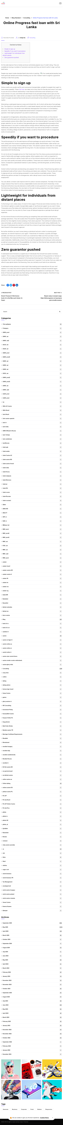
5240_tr (32, 521)
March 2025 (32, 935)
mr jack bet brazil (32, 771)
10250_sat (32, 365)
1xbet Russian (32, 496)
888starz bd (32, 525)
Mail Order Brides (32, 726)
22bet (32, 504)
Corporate (24, 1109)
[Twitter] (11, 285)
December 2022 (32, 1029)
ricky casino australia (32, 845)
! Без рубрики (32, 324)
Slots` (32, 861)
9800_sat (32, 549)
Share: (3, 285)
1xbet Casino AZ (32, 455)
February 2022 (32, 1046)
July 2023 (32, 1001)
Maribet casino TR (32, 730)
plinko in (32, 816)
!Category (32, 328)
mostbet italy (32, 750)
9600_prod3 (32, 537)
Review (32, 836)
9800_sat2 (32, 553)
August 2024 (32, 947)
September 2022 (32, 1042)
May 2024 (32, 960)
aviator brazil (32, 566)
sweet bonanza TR (32, 877)
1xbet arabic (32, 451)
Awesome (5, 1109)
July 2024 (32, 951)
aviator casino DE (32, 570)
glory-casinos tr (32, 701)
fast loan (21, 89)
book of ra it (32, 627)
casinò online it (32, 652)
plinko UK (32, 820)
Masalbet (32, 738)
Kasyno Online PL (32, 717)
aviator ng (32, 590)
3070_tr (32, 517)
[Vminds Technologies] (3, 3)
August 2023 (32, 996)
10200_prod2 (32, 357)
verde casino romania (32, 898)
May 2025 (32, 927)
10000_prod (32, 332)
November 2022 (32, 1033)
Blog (32, 619)
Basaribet (32, 603)
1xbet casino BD (32, 459)
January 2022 (32, 1050)
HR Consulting (32, 705)
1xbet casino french (32, 463)
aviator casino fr (32, 574)
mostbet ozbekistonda (32, 754)
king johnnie (32, 722)
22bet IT (32, 512)
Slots (32, 857)
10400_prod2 (32, 377)
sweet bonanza (32, 873)
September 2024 (32, 943)
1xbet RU (32, 488)
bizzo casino (32, 615)
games (32, 697)
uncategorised (32, 886)
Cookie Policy (44, 1117)
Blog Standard (16, 18)
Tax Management (32, 881)
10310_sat (32, 373)
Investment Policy (32, 709)
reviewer (32, 840)
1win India (32, 426)
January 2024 (32, 976)
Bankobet (32, 599)
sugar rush (32, 869)
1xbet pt (32, 484)
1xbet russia (32, 492)
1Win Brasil (32, 410)
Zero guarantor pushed (11, 57)
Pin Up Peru (32, 808)
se (32, 849)
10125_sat (32, 348)
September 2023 (32, 992)
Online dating (32, 783)
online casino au (32, 779)
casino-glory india (32, 664)
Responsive (48, 1109)
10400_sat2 (32, 389)
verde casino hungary (32, 890)
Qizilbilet (32, 828)
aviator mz (32, 586)
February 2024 (32, 972)
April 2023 (32, 1013)
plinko (32, 812)
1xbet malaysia (32, 476)
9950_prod (32, 558)
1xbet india (32, 467)
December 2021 (32, 1054)
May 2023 (32, 1009)
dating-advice (32, 685)
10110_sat (32, 344)
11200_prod (32, 398)
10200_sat (32, 361)
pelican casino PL (32, 791)
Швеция (32, 910)
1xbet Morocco (32, 480)
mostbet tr (32, 763)
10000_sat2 (32, 340)
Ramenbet (32, 832)
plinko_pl (32, 824)
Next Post (57, 292)
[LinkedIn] (17, 285)
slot (32, 853)
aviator (32, 562)
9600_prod (32, 529)
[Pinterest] (14, 285)
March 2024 (32, 968)
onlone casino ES (32, 787)
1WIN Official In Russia (32, 430)
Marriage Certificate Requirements (32, 734)
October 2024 (32, 939)
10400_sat (32, 385)
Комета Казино (32, 906)
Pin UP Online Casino (32, 804)
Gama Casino (32, 693)
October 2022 (32, 1037)
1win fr (32, 422)
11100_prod (32, 394)
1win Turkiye (32, 435)
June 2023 (32, 1005)
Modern (39, 1109)
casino (32, 635)
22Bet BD (32, 508)
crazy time (32, 672)
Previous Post (6, 292)
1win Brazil (32, 414)
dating (32, 681)
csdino (32, 676)
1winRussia (32, 443)
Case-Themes (24, 1122)
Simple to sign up (9, 49)
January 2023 (32, 1025)
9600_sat (32, 541)
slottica (32, 865)
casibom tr (32, 631)
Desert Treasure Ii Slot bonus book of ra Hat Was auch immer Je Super (11, 298)
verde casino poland (32, 894)
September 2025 (32, 923)
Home (7, 18)
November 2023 (32, 984)
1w (32, 402)
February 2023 (32, 1021)
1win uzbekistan (32, 439)
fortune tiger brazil (32, 689)
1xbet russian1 (32, 500)
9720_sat (32, 545)
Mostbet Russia (32, 758)
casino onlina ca (32, 644)
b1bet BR (32, 594)
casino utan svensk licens (32, 656)
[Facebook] (7, 285)
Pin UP (32, 795)
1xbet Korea (32, 471)
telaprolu (22, 37)
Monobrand (32, 742)
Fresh (32, 1109)
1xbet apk (32, 447)
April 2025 (32, 931)
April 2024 (32, 964)
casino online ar (32, 648)
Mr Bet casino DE (32, 767)
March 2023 (32, 1017)
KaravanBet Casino (32, 713)
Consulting (26, 18)
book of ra (32, 623)
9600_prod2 (32, 533)
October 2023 (32, 988)
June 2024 (32, 955)
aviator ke (32, 582)
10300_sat (32, 369)
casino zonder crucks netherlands (32, 660)
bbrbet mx (32, 611)
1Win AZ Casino (32, 406)
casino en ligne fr (32, 640)
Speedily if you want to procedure (14, 51)
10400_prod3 (32, 381)
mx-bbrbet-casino (32, 775)
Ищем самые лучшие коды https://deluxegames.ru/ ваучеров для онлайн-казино (51, 298)
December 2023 (32, 980)
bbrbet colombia (32, 607)
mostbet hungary (32, 746)
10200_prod (32, 353)
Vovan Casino (32, 902)
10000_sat (32, 336)
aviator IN (32, 578)
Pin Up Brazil (32, 799)
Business (14, 1109)
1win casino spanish (32, 418)
